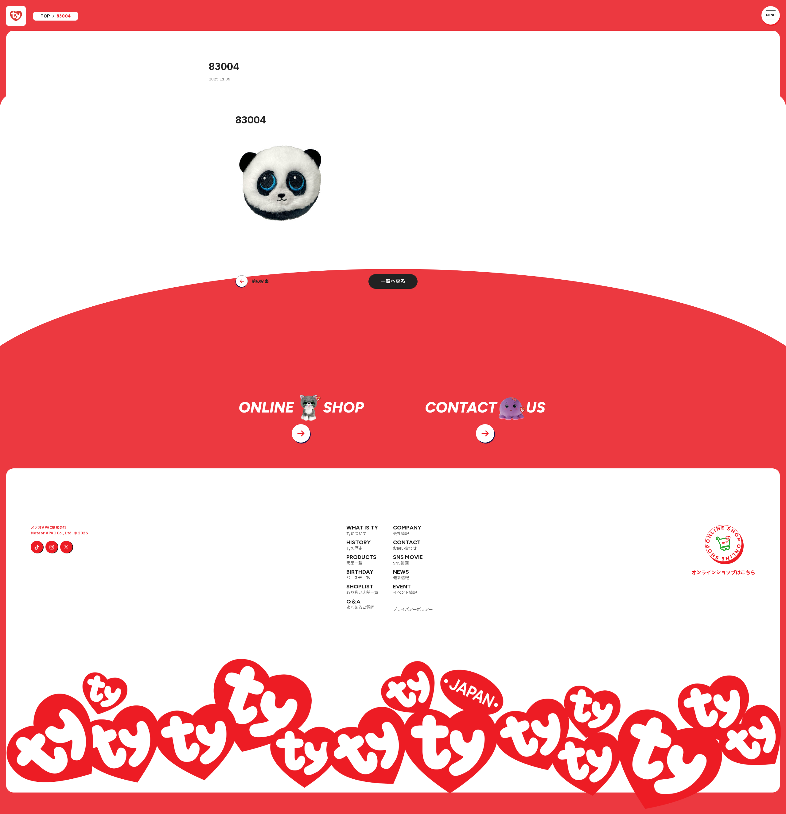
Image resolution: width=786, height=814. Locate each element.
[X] (66, 547)
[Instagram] (51, 547)
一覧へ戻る (393, 281)
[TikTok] (37, 547)
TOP (45, 16)
